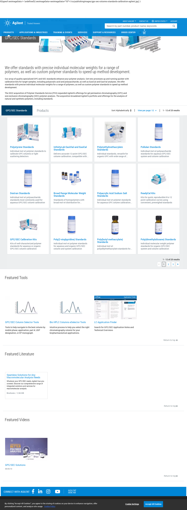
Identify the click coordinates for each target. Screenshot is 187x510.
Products (9, 32)
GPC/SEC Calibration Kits (23, 239)
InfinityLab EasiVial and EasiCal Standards (70, 148)
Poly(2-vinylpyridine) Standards (70, 239)
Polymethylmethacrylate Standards (110, 148)
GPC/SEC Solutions (15, 464)
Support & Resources (104, 32)
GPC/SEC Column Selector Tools (22, 322)
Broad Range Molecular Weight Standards (70, 194)
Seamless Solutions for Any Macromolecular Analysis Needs (23, 376)
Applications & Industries (33, 32)
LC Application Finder (105, 322)
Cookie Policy (49, 506)
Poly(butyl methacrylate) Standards (110, 240)
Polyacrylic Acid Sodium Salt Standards (112, 194)
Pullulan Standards (151, 146)
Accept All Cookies (153, 504)
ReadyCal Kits (148, 193)
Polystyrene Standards (22, 146)
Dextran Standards (20, 193)
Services (82, 32)
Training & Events (62, 32)
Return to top (169, 340)
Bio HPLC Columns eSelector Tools (68, 322)
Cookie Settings (132, 504)
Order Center (128, 32)
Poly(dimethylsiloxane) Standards (158, 239)
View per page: (146, 110)
